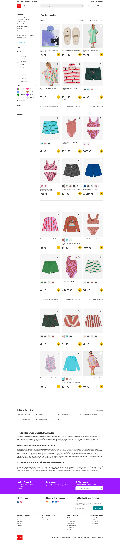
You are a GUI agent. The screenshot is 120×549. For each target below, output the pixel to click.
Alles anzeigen (21, 100)
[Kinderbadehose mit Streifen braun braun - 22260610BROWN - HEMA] (92, 89)
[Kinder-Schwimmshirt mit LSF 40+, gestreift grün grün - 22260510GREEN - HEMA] (70, 240)
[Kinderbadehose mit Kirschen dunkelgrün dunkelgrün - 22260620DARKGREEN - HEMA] (74, 186)
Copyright (86, 537)
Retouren (20, 486)
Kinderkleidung (27, 10)
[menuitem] (18, 1)
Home (18, 10)
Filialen (92, 1)
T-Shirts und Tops (21, 17)
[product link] (50, 36)
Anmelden (98, 508)
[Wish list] (98, 6)
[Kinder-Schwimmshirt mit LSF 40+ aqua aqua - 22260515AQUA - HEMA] (67, 240)
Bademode (20, 30)
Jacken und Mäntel (22, 26)
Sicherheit (69, 529)
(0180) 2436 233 (50, 484)
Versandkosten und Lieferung (25, 484)
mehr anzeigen (99, 410)
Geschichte (69, 517)
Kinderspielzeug (43, 419)
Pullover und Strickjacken (23, 19)
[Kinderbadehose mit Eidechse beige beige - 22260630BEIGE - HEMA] (67, 186)
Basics (18, 40)
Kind (22, 10)
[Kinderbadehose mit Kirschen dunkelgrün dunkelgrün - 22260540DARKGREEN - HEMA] (84, 89)
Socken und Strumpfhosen (23, 414)
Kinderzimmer (64, 414)
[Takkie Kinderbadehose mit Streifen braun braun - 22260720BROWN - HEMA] (70, 186)
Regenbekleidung (21, 37)
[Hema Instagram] (21, 502)
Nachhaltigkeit (70, 523)
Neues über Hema (71, 519)
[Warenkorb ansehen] (101, 6)
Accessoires (20, 33)
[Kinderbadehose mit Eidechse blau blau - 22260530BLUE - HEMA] (88, 89)
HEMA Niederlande (94, 517)
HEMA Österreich (94, 523)
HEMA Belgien (93, 519)
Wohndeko (19, 521)
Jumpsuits (19, 28)
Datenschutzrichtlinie (67, 537)
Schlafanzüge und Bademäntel (90, 414)
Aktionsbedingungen (72, 525)
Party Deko (19, 523)
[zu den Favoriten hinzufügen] (57, 26)
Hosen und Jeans (21, 21)
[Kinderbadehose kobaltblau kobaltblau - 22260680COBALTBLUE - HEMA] (84, 186)
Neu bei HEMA (21, 42)
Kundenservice (70, 527)
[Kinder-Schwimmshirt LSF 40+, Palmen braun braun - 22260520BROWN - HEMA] (63, 240)
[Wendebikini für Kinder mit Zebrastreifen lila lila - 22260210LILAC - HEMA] (84, 143)
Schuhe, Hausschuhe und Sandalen (25, 35)
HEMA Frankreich (94, 521)
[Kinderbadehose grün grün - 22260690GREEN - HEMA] (41, 282)
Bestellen (20, 488)
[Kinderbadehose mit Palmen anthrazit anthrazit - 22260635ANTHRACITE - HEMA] (63, 186)
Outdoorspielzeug (70, 467)
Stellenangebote (71, 521)
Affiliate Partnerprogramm (48, 519)
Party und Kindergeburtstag (23, 419)
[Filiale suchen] (101, 488)
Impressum (93, 537)
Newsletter (44, 517)
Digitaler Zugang (55, 537)
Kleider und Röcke (21, 24)
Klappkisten (19, 525)
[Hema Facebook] (18, 502)
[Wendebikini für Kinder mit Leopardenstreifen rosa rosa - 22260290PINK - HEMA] (88, 143)
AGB (75, 537)
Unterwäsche (42, 414)
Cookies (80, 537)
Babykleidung (20, 517)
